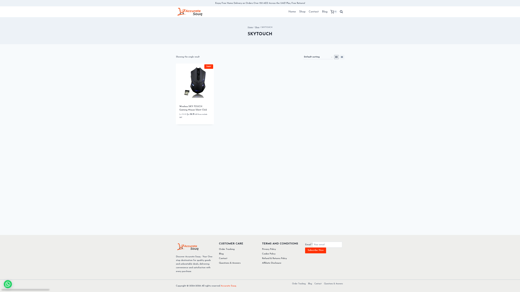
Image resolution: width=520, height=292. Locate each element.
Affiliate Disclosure (271, 263)
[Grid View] (336, 57)
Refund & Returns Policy (274, 258)
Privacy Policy (269, 249)
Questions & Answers (229, 263)
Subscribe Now (316, 250)
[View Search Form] (341, 11)
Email (308, 244)
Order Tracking (227, 249)
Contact (314, 11)
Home (292, 11)
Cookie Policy (268, 254)
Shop (302, 11)
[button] (204, 120)
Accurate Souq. (228, 286)
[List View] (342, 57)
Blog (324, 11)
